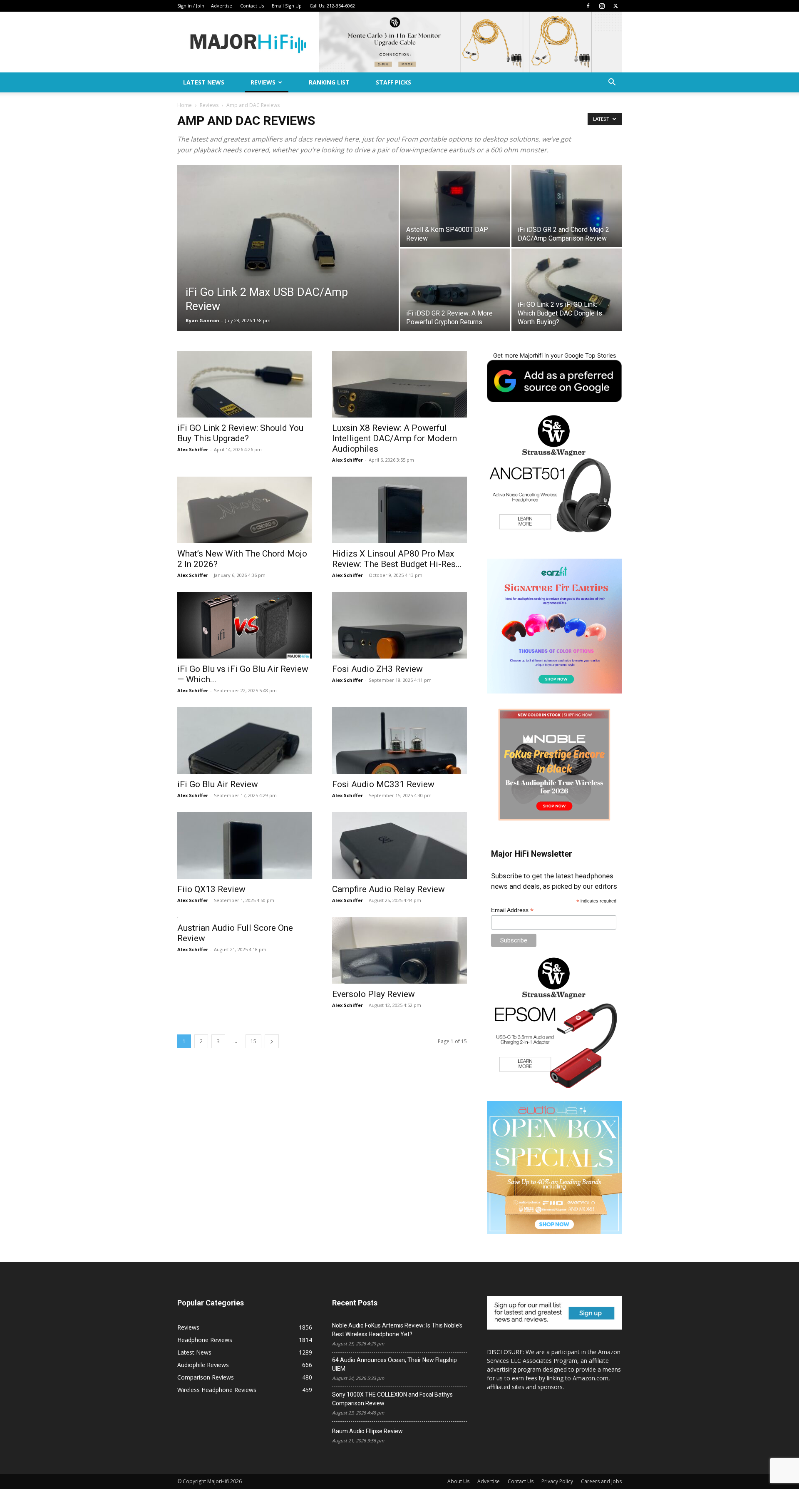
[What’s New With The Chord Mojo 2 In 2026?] (244, 510)
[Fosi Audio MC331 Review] (399, 740)
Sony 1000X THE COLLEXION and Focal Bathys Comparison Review (392, 1399)
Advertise (221, 5)
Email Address (512, 910)
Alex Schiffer (192, 449)
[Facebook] (588, 6)
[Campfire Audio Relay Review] (399, 845)
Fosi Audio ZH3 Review (377, 669)
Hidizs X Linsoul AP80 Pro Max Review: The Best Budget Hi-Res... (397, 559)
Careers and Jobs (601, 1481)
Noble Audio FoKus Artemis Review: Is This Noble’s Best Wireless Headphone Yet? (397, 1329)
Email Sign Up (287, 5)
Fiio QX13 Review (211, 889)
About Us (458, 1481)
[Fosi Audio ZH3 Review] (399, 625)
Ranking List (329, 82)
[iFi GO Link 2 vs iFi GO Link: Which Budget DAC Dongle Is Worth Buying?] (566, 290)
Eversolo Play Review (373, 994)
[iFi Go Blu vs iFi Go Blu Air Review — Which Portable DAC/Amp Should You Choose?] (244, 625)
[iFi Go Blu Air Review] (244, 740)
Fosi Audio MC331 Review (383, 784)
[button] (612, 83)
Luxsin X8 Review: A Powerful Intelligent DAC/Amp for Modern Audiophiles (394, 438)
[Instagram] (602, 6)
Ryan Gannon (202, 320)
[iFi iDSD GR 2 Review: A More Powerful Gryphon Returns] (455, 290)
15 (253, 1041)
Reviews (263, 82)
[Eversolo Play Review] (399, 950)
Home (184, 105)
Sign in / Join (190, 5)
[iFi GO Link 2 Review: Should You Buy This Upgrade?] (244, 384)
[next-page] (272, 1041)
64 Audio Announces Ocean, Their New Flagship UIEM (394, 1364)
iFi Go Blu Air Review (217, 784)
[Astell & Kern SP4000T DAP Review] (455, 206)
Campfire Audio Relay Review (388, 889)
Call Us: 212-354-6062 (332, 5)
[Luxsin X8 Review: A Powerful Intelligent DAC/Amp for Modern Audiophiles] (399, 384)
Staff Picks (393, 82)
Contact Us (252, 5)
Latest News (203, 82)
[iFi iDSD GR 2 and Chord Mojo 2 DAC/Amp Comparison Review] (566, 206)
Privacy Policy (557, 1481)
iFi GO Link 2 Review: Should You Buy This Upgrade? (240, 433)
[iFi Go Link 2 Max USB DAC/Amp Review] (288, 261)
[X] (615, 6)
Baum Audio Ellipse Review (367, 1431)
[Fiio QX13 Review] (244, 845)
